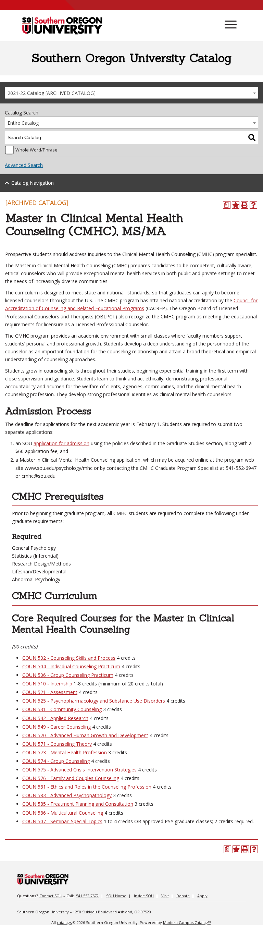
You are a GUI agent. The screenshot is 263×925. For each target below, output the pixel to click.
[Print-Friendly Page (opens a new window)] (244, 205)
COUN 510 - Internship (47, 683)
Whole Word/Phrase (36, 150)
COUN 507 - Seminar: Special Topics (62, 821)
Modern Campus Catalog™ (187, 922)
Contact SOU (50, 895)
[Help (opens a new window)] (253, 205)
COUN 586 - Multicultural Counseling (62, 813)
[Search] (252, 137)
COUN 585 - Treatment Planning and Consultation (77, 804)
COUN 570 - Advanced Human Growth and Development (85, 735)
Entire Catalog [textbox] (23, 123)
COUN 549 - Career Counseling (56, 726)
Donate (183, 895)
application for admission (61, 443)
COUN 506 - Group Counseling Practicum (67, 675)
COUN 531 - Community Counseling (62, 709)
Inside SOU (144, 895)
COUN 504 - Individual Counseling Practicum (71, 666)
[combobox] (131, 93)
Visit (165, 895)
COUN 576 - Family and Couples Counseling (70, 778)
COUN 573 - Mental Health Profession (64, 752)
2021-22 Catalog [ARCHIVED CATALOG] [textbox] (52, 93)
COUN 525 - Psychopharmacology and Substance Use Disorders (93, 700)
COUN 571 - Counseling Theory (57, 744)
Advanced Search (24, 165)
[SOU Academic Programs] (62, 26)
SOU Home (116, 895)
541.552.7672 (87, 895)
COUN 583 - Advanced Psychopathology (67, 795)
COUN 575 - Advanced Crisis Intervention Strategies (79, 769)
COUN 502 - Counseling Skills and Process (68, 658)
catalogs (64, 922)
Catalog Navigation (32, 183)
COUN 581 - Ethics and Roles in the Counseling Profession (86, 786)
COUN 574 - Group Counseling (56, 761)
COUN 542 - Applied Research (55, 718)
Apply (202, 895)
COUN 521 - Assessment (49, 692)
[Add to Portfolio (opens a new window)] (235, 205)
